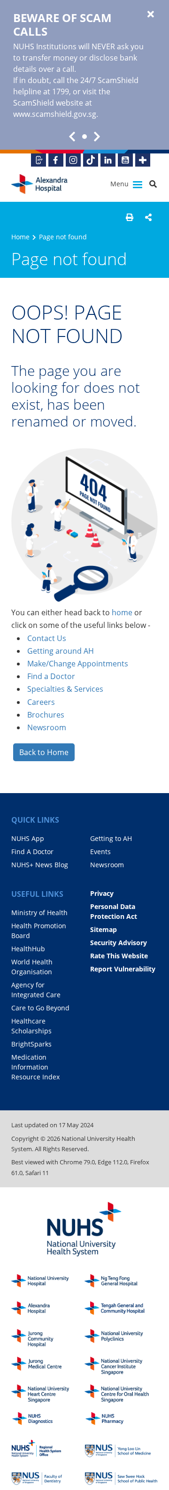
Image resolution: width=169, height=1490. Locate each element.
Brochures (45, 715)
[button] (129, 217)
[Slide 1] (84, 136)
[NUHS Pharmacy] (121, 1421)
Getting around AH (60, 651)
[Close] (151, 15)
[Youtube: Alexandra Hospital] (125, 160)
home (122, 612)
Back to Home (44, 752)
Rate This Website (119, 955)
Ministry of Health (39, 912)
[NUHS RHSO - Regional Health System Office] (47, 1448)
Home (20, 236)
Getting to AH (111, 838)
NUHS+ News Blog (39, 864)
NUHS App (27, 838)
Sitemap (103, 929)
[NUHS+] (142, 160)
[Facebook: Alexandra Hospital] (55, 160)
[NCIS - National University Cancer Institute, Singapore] (121, 1366)
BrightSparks (31, 1043)
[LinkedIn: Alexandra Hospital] (107, 160)
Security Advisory (118, 942)
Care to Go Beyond (40, 1007)
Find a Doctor (51, 676)
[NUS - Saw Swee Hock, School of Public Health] (121, 1476)
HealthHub (28, 948)
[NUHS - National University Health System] (84, 1229)
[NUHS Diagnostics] (47, 1421)
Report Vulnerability (122, 968)
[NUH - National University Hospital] (47, 1283)
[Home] (47, 1310)
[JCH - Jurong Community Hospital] (47, 1338)
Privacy (102, 893)
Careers (41, 702)
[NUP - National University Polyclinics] (121, 1338)
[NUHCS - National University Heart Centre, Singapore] (47, 1393)
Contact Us (46, 638)
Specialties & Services (65, 689)
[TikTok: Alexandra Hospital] (90, 160)
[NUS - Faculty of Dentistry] (47, 1476)
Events (100, 851)
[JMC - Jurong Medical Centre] (47, 1366)
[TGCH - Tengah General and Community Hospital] (121, 1310)
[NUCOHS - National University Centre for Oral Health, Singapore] (121, 1393)
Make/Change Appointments (77, 663)
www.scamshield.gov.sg (54, 114)
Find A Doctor (32, 851)
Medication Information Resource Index (35, 1067)
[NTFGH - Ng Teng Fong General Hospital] (121, 1283)
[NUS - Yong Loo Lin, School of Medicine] (121, 1448)
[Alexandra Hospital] (39, 184)
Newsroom (46, 727)
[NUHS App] (38, 160)
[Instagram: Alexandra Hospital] (73, 160)
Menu (120, 183)
